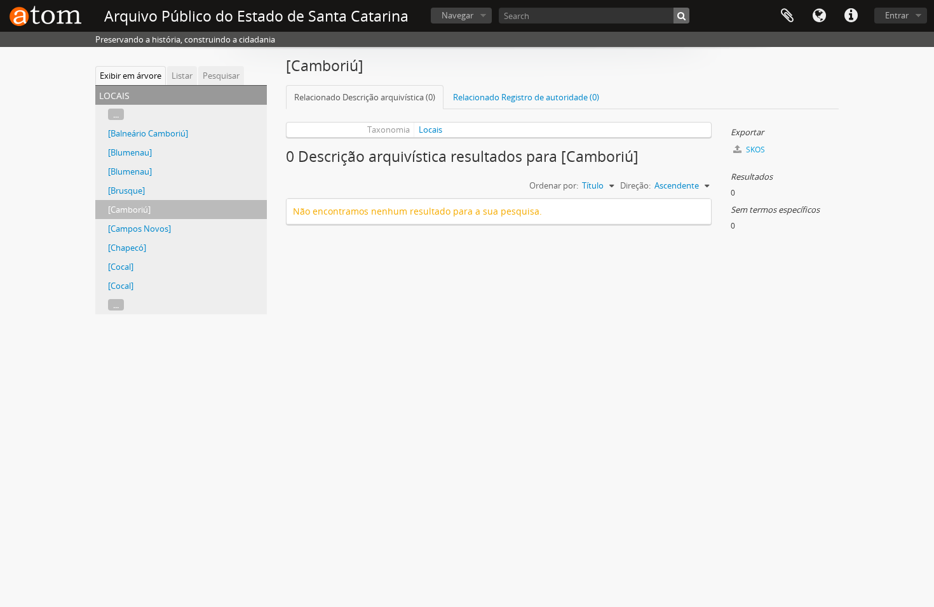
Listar (182, 75)
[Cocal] (120, 266)
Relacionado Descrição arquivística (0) (364, 97)
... (116, 114)
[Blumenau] (130, 152)
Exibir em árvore (130, 75)
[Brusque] (126, 190)
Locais (430, 129)
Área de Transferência (787, 16)
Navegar (457, 15)
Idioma (819, 16)
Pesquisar (221, 75)
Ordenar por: (553, 185)
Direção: (635, 185)
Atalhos (851, 16)
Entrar (897, 15)
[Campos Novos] (139, 228)
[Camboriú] (129, 209)
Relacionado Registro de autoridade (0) (526, 97)
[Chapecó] (127, 247)
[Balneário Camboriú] (148, 133)
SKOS (754, 149)
